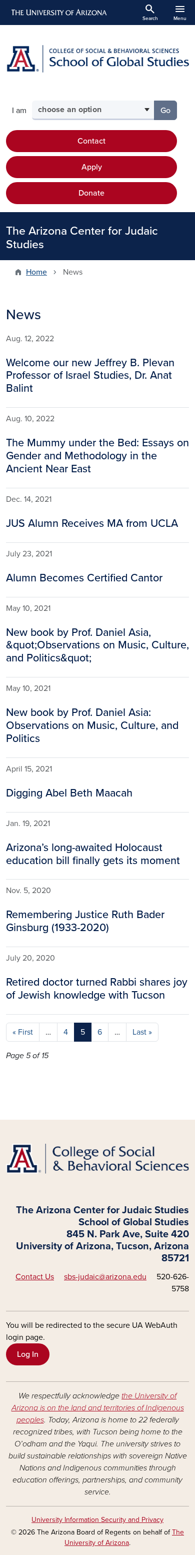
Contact (92, 141)
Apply (92, 167)
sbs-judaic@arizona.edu (105, 1277)
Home (36, 272)
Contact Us (35, 1277)
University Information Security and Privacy (98, 1519)
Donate (91, 193)
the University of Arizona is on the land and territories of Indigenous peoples (98, 1408)
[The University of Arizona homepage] (58, 12)
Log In (27, 1354)
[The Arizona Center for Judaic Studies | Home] (97, 59)
